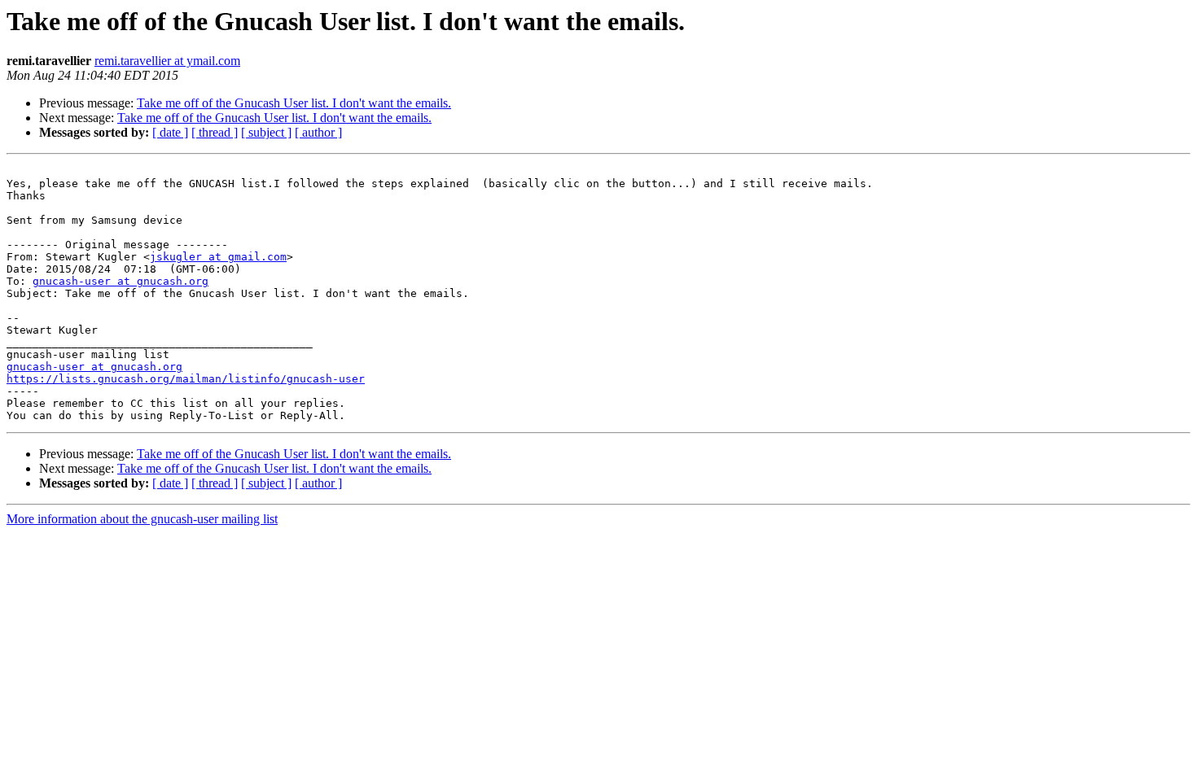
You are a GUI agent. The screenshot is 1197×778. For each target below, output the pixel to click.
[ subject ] (266, 132)
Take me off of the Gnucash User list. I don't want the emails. (294, 103)
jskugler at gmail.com (218, 257)
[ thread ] (214, 132)
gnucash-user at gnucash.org (120, 281)
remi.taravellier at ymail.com (167, 61)
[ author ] (318, 132)
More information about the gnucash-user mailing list (142, 519)
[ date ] (170, 132)
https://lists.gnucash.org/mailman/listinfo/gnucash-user (186, 379)
